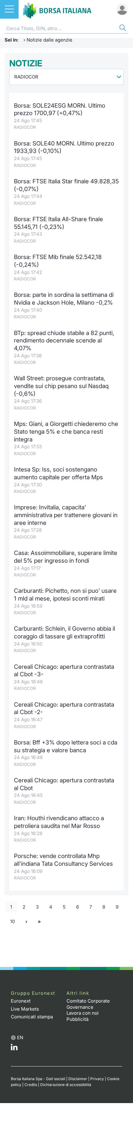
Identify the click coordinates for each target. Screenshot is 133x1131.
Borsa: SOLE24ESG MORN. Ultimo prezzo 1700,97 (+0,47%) (59, 109)
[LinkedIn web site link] (14, 1049)
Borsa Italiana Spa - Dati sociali (38, 1078)
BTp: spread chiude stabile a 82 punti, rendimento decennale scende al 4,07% (64, 340)
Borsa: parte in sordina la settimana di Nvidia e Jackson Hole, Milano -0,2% (64, 298)
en (20, 1037)
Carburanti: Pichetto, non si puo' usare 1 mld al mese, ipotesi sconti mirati (65, 594)
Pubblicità (77, 1019)
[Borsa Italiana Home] (57, 9)
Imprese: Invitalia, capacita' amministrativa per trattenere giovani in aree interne (66, 515)
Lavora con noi (82, 1013)
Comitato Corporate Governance (88, 1004)
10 (12, 921)
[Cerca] (122, 29)
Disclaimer (77, 1078)
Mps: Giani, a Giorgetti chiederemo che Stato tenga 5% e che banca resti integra (66, 431)
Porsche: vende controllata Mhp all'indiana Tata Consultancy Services (63, 859)
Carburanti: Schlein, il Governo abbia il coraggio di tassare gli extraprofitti (64, 632)
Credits (30, 1084)
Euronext (21, 1001)
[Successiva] (26, 921)
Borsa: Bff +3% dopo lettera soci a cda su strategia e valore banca (65, 746)
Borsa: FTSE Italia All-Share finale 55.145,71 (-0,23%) (58, 223)
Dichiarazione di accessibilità (65, 1084)
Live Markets (25, 1009)
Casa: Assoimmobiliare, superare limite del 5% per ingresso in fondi (65, 556)
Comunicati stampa (32, 1017)
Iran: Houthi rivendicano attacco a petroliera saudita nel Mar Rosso (59, 822)
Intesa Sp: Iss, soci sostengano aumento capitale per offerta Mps (58, 473)
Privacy (97, 1078)
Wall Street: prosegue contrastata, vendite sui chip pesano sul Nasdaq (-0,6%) (61, 386)
